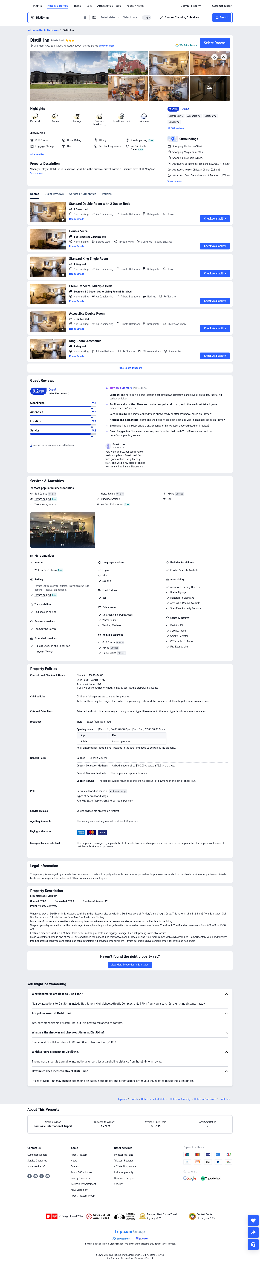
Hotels (134, 1099)
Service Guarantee (37, 1160)
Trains (77, 5)
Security (118, 1184)
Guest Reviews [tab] (54, 194)
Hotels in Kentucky (180, 1099)
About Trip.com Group (83, 1195)
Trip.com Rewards (123, 1160)
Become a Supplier (124, 1178)
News (74, 1160)
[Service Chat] (253, 1244)
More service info (36, 1166)
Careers (75, 1166)
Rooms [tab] (34, 194)
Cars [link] (89, 5)
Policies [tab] (107, 194)
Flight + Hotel (135, 5)
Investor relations (123, 1154)
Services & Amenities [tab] (82, 194)
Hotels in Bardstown (205, 1099)
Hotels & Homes (57, 5)
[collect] (253, 1220)
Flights (37, 5)
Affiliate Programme (125, 1166)
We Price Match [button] (188, 45)
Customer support (37, 1154)
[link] (190, 6)
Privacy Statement (81, 1178)
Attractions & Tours (109, 5)
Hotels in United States (153, 1099)
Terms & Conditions (81, 1172)
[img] (69, 76)
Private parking (42, 499)
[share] (253, 1232)
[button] (151, 6)
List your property (123, 1172)
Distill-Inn (39, 40)
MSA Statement (79, 1189)
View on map (174, 181)
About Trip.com (79, 1154)
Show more (36, 173)
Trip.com (122, 1099)
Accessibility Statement (83, 1184)
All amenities (37, 154)
